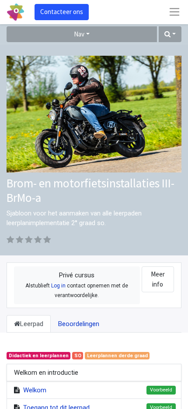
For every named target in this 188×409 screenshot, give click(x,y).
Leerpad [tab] (31, 324)
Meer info (158, 279)
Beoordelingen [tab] (78, 324)
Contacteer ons (61, 11)
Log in (58, 286)
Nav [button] (79, 34)
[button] (170, 34)
